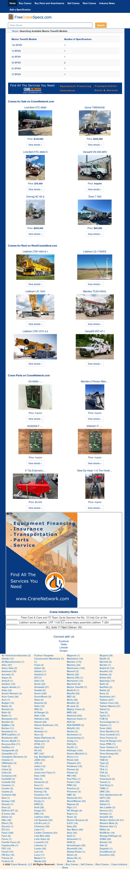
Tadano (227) (107, 699)
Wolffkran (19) (107, 832)
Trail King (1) (106, 785)
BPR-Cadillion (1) (11, 734)
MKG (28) (72, 712)
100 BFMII (17, 45)
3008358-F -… (35, 426)
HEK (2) (38, 709)
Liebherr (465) (41, 816)
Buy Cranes (25, 3)
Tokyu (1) (105, 775)
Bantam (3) (7, 709)
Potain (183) (73, 782)
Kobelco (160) (41, 788)
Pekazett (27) (74, 763)
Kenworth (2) (41, 782)
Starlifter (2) (106, 687)
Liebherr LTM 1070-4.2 (35, 331)
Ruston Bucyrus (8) (77, 820)
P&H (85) (71, 744)
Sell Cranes (73, 3)
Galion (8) (39, 668)
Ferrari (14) (7, 851)
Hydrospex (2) (41, 740)
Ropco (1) (72, 813)
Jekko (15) (40, 766)
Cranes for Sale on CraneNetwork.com (31, 101)
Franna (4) (7, 858)
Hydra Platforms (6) (44, 737)
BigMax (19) (8, 725)
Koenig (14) (40, 791)
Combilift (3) (8, 778)
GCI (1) (38, 677)
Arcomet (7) (8, 674)
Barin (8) (6, 712)
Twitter (64, 644)
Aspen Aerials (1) (11, 687)
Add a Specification (20, 9)
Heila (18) (39, 706)
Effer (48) (6, 820)
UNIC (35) (105, 791)
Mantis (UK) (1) (75, 677)
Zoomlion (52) (107, 854)
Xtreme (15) (106, 842)
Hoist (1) (38, 728)
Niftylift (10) (73, 728)
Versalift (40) (106, 816)
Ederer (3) (7, 816)
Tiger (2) (104, 763)
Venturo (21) (106, 810)
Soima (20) (105, 677)
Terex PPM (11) (108, 744)
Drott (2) (6, 807)
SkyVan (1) (105, 664)
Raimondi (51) (74, 797)
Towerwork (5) (107, 778)
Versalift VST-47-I (94, 331)
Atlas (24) (7, 690)
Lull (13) (38, 851)
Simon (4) (72, 854)
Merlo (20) (72, 699)
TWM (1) (104, 788)
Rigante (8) (73, 804)
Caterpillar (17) (9, 753)
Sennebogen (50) (76, 845)
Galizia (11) (40, 671)
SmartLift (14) (107, 668)
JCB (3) (38, 763)
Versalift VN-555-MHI (95, 152)
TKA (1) (104, 769)
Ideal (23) (39, 747)
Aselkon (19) (8, 683)
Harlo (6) (38, 699)
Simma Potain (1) (76, 851)
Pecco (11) (72, 756)
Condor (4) (7, 788)
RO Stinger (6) (74, 810)
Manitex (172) (74, 661)
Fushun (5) (7, 861)
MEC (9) (71, 696)
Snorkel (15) (106, 671)
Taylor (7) (105, 715)
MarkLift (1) (73, 690)
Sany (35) (72, 832)
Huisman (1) (40, 731)
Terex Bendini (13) (109, 731)
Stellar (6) (105, 690)
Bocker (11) (8, 728)
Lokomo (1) (40, 845)
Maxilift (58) (73, 693)
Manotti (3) (73, 671)
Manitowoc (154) (76, 668)
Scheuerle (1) (74, 839)
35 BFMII (16, 62)
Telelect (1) (105, 725)
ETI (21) (6, 829)
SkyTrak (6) (106, 661)
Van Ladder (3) (107, 807)
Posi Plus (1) (74, 778)
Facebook (64, 641)
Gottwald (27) (41, 687)
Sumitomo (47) (107, 696)
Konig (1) (39, 801)
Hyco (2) (38, 734)
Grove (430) (40, 693)
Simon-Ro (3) (74, 858)
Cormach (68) (9, 794)
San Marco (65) (75, 829)
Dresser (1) (7, 804)
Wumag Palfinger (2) (110, 835)
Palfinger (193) (75, 750)
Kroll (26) (39, 807)
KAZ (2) (38, 778)
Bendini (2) (7, 721)
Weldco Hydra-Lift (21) (112, 820)
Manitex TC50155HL (94, 291)
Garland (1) (40, 674)
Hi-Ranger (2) (41, 712)
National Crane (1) (76, 718)
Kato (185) (39, 775)
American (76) (9, 671)
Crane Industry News (64, 612)
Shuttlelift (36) (74, 848)
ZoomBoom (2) (108, 851)
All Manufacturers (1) (13, 661)
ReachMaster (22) (76, 801)
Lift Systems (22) (43, 820)
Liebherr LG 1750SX (94, 251)
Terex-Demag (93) (109, 753)
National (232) (74, 715)
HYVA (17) (39, 744)
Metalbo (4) (73, 702)
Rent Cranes (89, 3)
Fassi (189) (7, 832)
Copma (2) (7, 791)
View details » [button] (35, 144)
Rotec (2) (72, 816)
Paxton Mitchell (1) (77, 753)
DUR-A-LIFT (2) (10, 810)
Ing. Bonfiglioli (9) (44, 756)
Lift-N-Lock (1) (42, 823)
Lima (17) (39, 829)
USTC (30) (105, 797)
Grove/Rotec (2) (42, 696)
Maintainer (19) (75, 658)
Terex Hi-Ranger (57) (111, 740)
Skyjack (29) (106, 655)
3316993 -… (35, 381)
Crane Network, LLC (21, 864)
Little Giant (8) (42, 839)
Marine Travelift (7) (77, 687)
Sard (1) (71, 835)
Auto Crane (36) (10, 696)
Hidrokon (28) (41, 718)
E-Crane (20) (8, 813)
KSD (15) (39, 813)
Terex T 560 (94, 196)
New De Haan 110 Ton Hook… (94, 470)
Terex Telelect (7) (109, 747)
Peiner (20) (72, 759)
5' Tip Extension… (35, 470)
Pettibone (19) (74, 766)
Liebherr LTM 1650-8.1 (35, 251)
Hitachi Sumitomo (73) (46, 725)
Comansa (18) (9, 775)
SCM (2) (71, 842)
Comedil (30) (8, 782)
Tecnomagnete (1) (109, 721)
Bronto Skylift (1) (11, 740)
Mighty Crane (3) (76, 709)
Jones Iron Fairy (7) (44, 772)
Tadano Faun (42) (109, 702)
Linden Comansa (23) (45, 832)
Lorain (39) (40, 848)
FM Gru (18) (8, 854)
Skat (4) (71, 861)
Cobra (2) (7, 769)
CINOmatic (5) (9, 763)
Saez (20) (72, 826)
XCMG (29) (105, 839)
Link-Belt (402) (42, 835)
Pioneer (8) (73, 769)
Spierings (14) (107, 680)
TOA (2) (104, 772)
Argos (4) (7, 677)
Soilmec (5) (106, 674)
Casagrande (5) (10, 750)
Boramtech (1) (9, 731)
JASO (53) (39, 759)
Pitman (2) (72, 772)
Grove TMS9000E (95, 107)
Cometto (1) (8, 785)
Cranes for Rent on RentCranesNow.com (32, 245)
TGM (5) (104, 759)
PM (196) (71, 775)
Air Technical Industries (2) (16, 655)
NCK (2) (71, 721)
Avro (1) (6, 699)
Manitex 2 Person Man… (95, 381)
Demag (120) (8, 801)
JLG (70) (38, 769)
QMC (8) (71, 794)
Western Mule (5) (109, 823)
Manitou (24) (74, 664)
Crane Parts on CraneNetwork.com (29, 375)
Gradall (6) (40, 690)
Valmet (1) (105, 804)
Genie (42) (39, 683)
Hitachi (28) (40, 721)
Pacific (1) (72, 747)
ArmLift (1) (7, 680)
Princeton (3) (74, 791)
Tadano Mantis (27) (110, 706)
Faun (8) (6, 835)
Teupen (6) (105, 756)
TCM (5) (104, 718)
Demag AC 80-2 (35, 196)
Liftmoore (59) (41, 826)
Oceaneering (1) (75, 737)
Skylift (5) (105, 658)
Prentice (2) (73, 788)
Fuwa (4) (39, 664)
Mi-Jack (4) (73, 706)
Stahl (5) (104, 683)
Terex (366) (105, 728)
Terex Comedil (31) (110, 734)
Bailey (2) (7, 706)
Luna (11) (39, 854)
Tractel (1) (105, 782)
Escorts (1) (7, 826)
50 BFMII (16, 68)
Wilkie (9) (105, 829)
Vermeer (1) (106, 813)
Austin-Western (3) (12, 693)
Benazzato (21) (10, 718)
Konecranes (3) (42, 797)
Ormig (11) (72, 740)
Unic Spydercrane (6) (111, 794)
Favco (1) (7, 839)
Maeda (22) (40, 861)
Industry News (107, 3)
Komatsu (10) (41, 794)
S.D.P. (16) (72, 823)
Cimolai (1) (7, 759)
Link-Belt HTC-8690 (35, 107)
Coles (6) (6, 772)
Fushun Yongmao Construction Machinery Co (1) (49, 658)
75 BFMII (16, 74)
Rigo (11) (72, 807)
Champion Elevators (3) (14, 756)
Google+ (64, 650)
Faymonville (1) (10, 845)
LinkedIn (64, 647)
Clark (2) (6, 766)
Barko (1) (6, 715)
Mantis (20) (73, 674)
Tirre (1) (104, 766)
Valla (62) (104, 801)
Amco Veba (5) (9, 668)
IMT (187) (39, 753)
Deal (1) (6, 797)
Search (101, 25)
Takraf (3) (105, 709)
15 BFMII (16, 50)
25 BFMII (16, 56)
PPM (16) (71, 785)
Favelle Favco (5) (11, 842)
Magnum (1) (73, 655)
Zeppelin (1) (106, 848)
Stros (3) (104, 693)
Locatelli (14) (41, 842)
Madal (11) (40, 858)
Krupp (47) (40, 810)
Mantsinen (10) (75, 680)
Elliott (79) (7, 823)
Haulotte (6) (40, 702)
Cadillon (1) (8, 747)
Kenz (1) (38, 785)
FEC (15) (6, 848)
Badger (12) (8, 702)
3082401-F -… (95, 426)
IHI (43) (38, 750)
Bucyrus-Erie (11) (11, 744)
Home (13, 3)
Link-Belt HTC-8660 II (35, 152)
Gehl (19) (39, 680)
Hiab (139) (39, 715)
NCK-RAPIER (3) (75, 725)
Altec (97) (7, 664)
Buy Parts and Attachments (49, 3)
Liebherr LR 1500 (35, 291)
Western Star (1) (108, 826)
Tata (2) (104, 712)
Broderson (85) (10, 737)
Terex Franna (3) (108, 737)
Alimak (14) (8, 658)
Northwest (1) (74, 734)
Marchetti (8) (74, 683)
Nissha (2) (72, 731)
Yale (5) (103, 845)
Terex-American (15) (110, 750)
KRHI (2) (38, 804)
